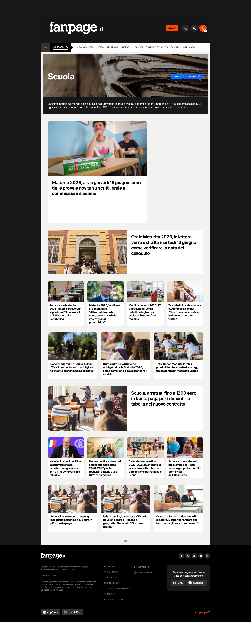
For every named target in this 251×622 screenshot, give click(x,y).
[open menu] (45, 47)
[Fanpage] (53, 556)
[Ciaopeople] (202, 613)
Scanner (138, 47)
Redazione (109, 594)
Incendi (126, 47)
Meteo (100, 47)
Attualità (60, 46)
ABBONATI (172, 28)
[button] (50, 612)
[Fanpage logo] (72, 28)
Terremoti (113, 47)
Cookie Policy (111, 583)
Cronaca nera (85, 47)
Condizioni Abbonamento (117, 588)
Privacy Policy (112, 577)
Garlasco (189, 47)
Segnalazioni (111, 572)
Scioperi (175, 47)
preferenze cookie (114, 599)
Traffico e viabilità (157, 47)
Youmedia (109, 566)
